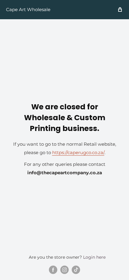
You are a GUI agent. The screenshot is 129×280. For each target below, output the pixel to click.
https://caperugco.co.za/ (78, 152)
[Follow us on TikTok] (76, 270)
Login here (94, 257)
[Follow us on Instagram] (64, 270)
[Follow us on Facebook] (53, 270)
